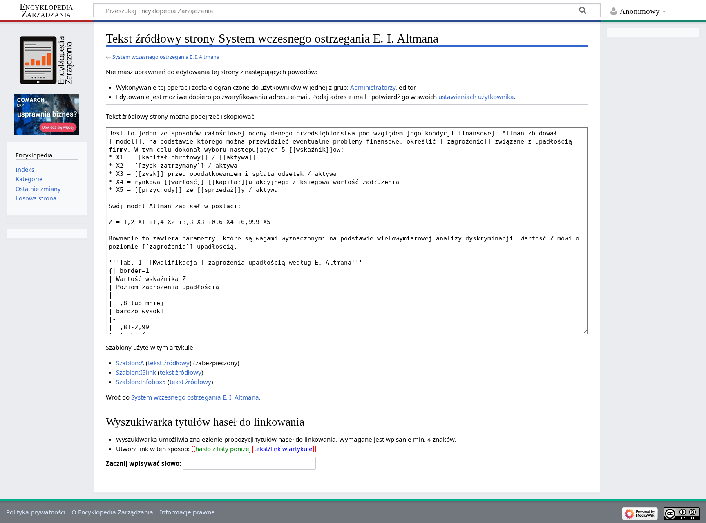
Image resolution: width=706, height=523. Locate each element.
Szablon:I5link (136, 372)
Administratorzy (372, 87)
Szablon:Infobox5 (141, 381)
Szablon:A (130, 363)
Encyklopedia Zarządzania (46, 10)
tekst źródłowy (169, 363)
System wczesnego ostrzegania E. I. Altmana (165, 57)
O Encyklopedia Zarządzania (112, 512)
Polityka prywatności (35, 512)
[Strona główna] (46, 60)
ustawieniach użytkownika (476, 96)
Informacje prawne (187, 512)
